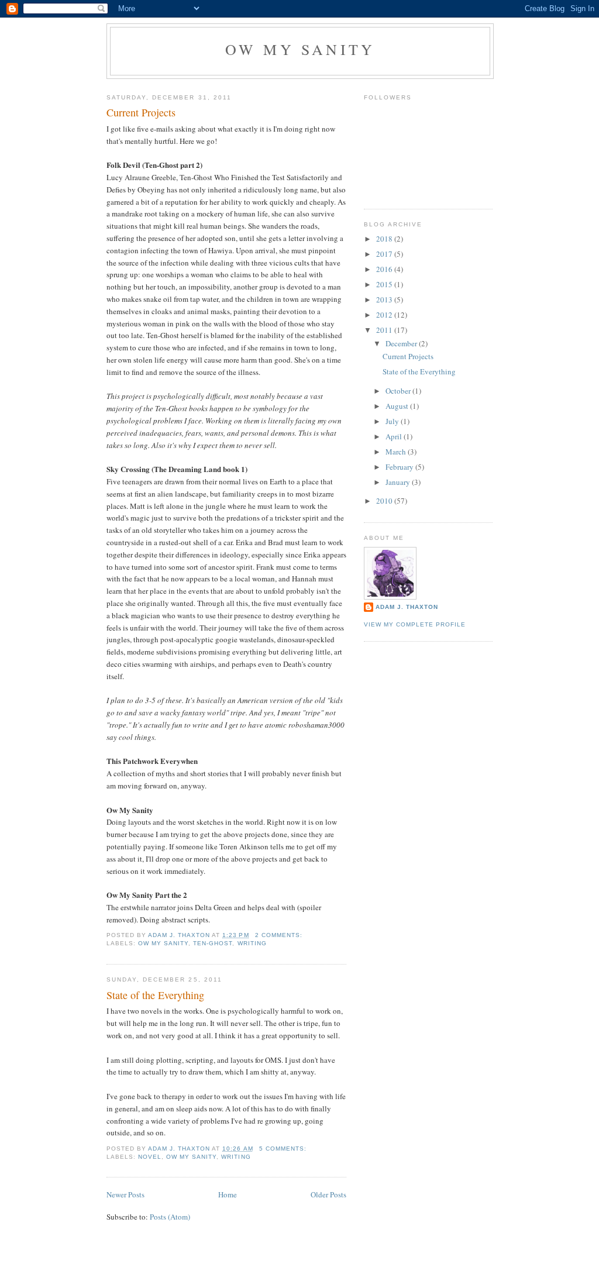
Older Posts (328, 1194)
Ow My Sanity (300, 49)
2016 (385, 269)
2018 (385, 238)
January (398, 482)
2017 (385, 254)
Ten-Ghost (212, 943)
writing (252, 943)
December (402, 343)
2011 (385, 330)
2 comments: (280, 935)
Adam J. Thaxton (407, 607)
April (394, 436)
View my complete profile (415, 624)
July (393, 421)
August (397, 406)
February (400, 467)
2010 (385, 500)
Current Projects (140, 112)
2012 (385, 314)
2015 (385, 284)
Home (227, 1194)
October (398, 390)
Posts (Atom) (170, 1216)
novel (149, 1157)
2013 (385, 299)
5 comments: (284, 1148)
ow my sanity (163, 943)
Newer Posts (125, 1194)
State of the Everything (155, 995)
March (396, 451)
